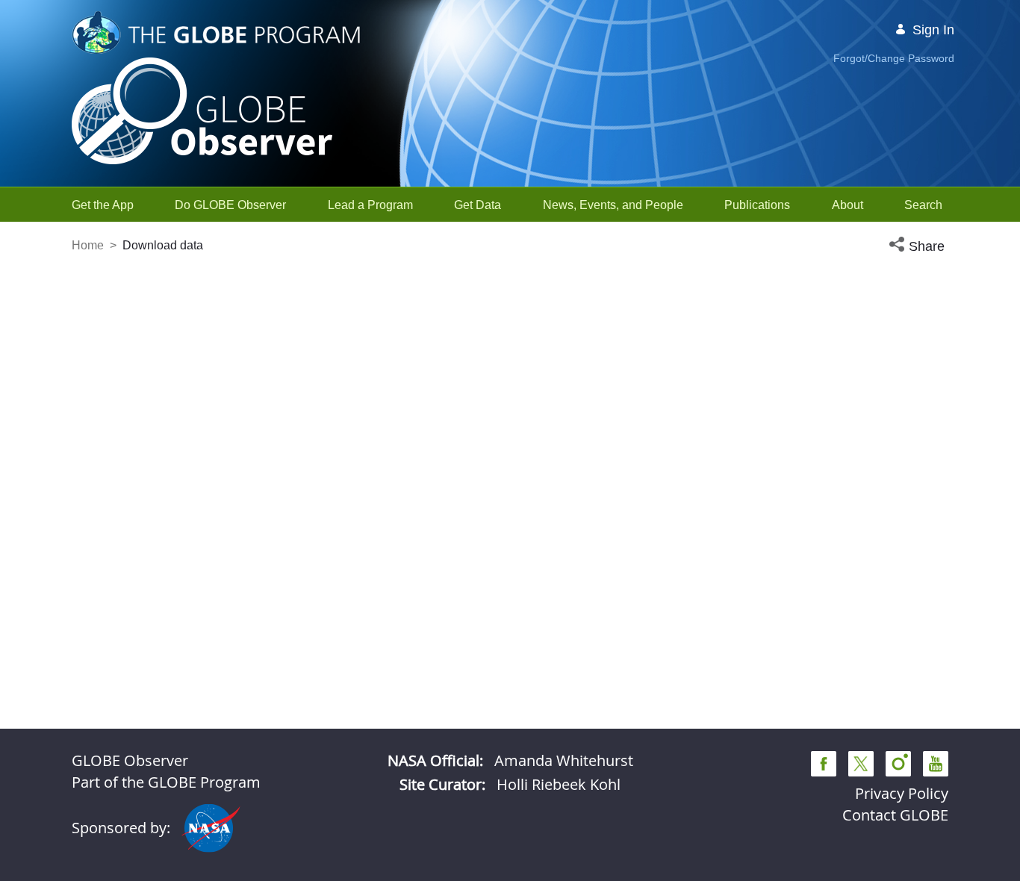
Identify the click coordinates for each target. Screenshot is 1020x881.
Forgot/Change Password (893, 58)
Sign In (933, 29)
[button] (918, 247)
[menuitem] (103, 205)
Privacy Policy (901, 793)
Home (88, 245)
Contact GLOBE (895, 815)
